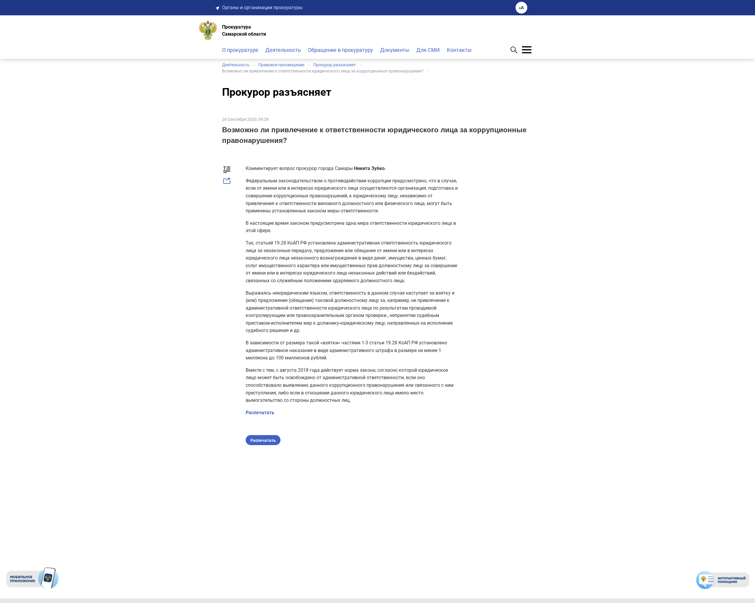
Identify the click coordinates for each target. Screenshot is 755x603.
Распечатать (260, 412)
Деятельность (283, 50)
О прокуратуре (240, 50)
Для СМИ (428, 50)
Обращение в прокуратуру (340, 50)
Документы (394, 50)
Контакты (459, 50)
